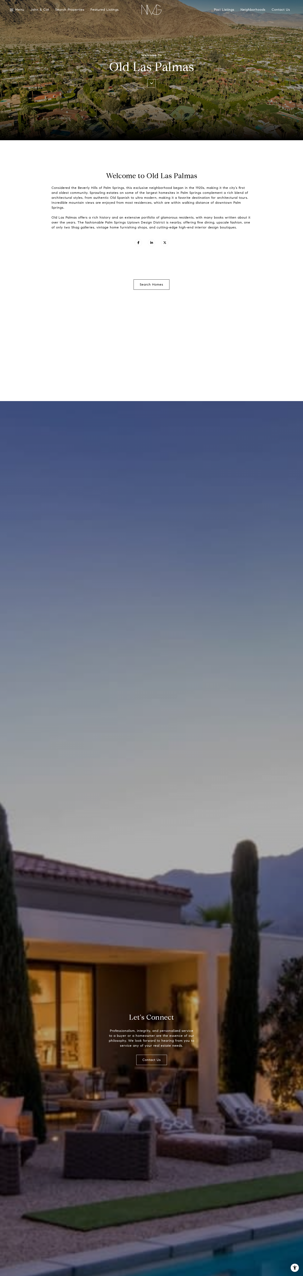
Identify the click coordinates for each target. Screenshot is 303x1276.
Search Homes (151, 284)
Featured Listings (104, 10)
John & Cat (40, 10)
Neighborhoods (253, 10)
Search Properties (69, 10)
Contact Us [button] (151, 1060)
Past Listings (224, 10)
